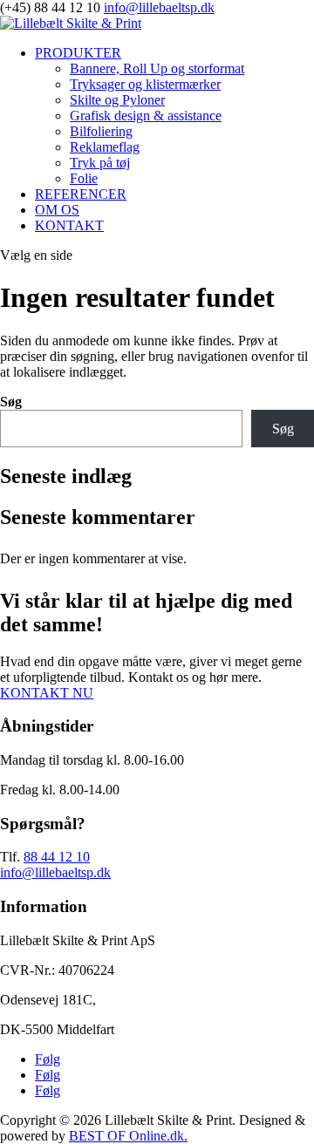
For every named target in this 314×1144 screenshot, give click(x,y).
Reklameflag (105, 147)
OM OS (57, 209)
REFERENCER (80, 194)
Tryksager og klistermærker (145, 84)
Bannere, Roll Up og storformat (157, 68)
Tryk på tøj (100, 162)
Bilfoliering (101, 131)
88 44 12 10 (57, 856)
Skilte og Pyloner (117, 99)
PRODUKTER (78, 52)
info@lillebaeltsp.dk (55, 872)
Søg (11, 401)
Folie (84, 178)
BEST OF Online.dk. (128, 1135)
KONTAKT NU (46, 692)
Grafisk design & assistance (146, 115)
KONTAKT (69, 225)
